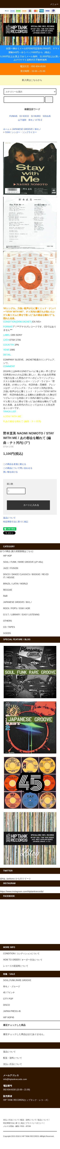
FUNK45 (13, 116)
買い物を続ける (10, 472)
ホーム (6, 129)
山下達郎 (22, 120)
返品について (9, 518)
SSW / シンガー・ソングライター (21, 132)
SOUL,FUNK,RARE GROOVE (17, 980)
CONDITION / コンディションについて (21, 953)
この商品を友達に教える (14, 464)
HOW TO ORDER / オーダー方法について (22, 960)
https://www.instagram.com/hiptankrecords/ (22, 891)
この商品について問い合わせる (17, 468)
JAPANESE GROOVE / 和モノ (26, 129)
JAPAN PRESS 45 (12, 1011)
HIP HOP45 (8, 1017)
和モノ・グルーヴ (11, 986)
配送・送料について (28, 1120)
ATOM (28, 1126)
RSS (22, 1126)
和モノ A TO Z (35, 120)
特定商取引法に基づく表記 (15, 521)
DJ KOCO (24, 116)
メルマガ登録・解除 (11, 1126)
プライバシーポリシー (34, 1123)
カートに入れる (31, 504)
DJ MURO (35, 116)
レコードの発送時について (15, 966)
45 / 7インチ (9, 993)
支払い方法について (11, 1120)
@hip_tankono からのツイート (15, 878)
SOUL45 (47, 116)
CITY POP (8, 999)
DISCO (6, 1005)
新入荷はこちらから (32, 80)
